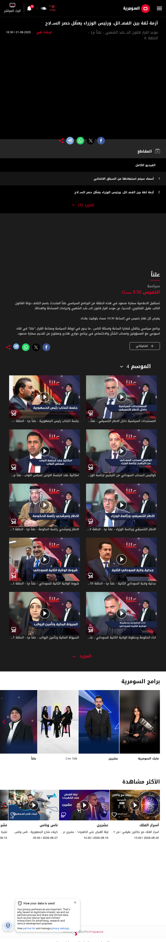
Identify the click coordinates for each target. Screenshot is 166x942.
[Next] (5, 722)
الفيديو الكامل (145, 165)
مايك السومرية (148, 758)
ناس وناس (49, 825)
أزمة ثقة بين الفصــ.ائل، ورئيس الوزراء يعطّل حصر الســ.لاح (114, 192)
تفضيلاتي (142, 346)
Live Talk (71, 758)
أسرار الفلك (149, 825)
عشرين (113, 758)
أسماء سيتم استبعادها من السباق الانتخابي (124, 178)
